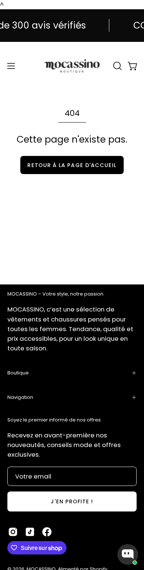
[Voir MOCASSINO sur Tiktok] (29, 531)
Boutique (18, 373)
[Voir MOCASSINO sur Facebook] (46, 531)
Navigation (20, 397)
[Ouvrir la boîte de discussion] (127, 554)
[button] (117, 66)
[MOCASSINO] (72, 65)
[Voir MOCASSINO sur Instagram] (12, 531)
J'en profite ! (72, 501)
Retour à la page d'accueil (71, 165)
